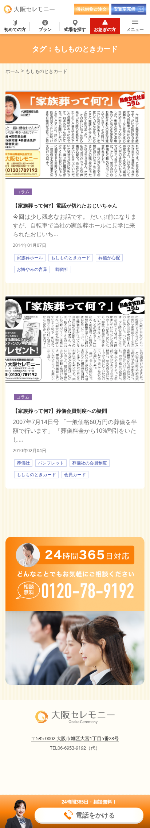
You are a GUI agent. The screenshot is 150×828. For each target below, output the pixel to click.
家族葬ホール (30, 257)
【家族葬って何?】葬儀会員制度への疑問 (60, 410)
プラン (45, 29)
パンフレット (51, 463)
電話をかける (95, 814)
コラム (22, 191)
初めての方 (15, 29)
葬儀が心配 (109, 257)
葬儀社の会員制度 (89, 463)
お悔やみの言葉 (32, 269)
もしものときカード (70, 257)
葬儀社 (61, 269)
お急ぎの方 (105, 29)
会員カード (75, 474)
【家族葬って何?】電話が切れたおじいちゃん (65, 205)
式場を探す (75, 29)
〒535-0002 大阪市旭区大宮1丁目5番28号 (75, 738)
